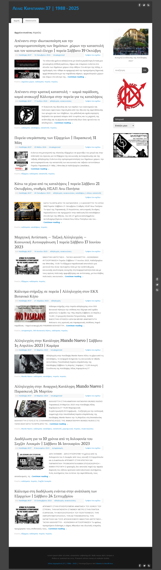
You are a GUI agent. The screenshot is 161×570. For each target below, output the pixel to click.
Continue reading (77, 76)
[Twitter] (144, 5)
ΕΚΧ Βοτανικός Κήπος (42, 330)
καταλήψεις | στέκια (84, 193)
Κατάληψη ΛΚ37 (25, 55)
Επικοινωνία (31, 20)
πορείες (54, 82)
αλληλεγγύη (54, 101)
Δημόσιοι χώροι (27, 82)
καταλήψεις (35, 128)
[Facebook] (140, 5)
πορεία (47, 82)
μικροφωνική (68, 429)
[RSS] (148, 5)
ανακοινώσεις (65, 101)
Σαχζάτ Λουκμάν (44, 481)
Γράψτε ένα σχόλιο (92, 55)
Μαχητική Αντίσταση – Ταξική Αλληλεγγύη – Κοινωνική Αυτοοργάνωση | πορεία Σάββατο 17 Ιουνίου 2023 (57, 242)
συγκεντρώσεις (87, 429)
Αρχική (16, 20)
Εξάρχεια (24, 174)
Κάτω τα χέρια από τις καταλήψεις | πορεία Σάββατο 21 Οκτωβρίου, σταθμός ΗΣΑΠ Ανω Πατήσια (57, 186)
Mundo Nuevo (27, 376)
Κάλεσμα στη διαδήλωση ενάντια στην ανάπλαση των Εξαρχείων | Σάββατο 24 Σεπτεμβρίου (55, 493)
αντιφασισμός (26, 330)
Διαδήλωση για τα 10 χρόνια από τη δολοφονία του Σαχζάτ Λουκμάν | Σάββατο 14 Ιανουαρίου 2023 (53, 441)
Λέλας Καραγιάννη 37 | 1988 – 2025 (62, 563)
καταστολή (45, 128)
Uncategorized (59, 55)
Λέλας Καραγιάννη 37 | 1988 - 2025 (46, 8)
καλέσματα (39, 82)
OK (144, 70)
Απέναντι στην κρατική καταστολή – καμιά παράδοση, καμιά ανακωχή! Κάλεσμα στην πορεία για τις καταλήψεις (58, 94)
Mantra (99, 563)
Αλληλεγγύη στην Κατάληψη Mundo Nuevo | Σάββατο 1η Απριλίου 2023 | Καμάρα (58, 343)
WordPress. (108, 563)
